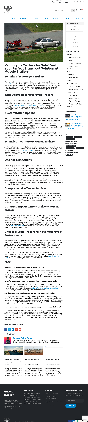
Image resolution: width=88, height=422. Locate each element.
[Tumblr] (83, 2)
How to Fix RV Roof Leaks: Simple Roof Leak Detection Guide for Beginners (74, 126)
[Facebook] (72, 2)
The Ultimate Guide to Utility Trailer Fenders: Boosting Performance (52, 362)
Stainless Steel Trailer (76, 89)
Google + (16, 329)
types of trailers (28, 150)
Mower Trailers (74, 98)
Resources (56, 18)
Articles (69, 54)
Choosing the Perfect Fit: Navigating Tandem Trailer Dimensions (13, 362)
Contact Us (79, 18)
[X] (75, 2)
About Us (68, 18)
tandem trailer (70, 148)
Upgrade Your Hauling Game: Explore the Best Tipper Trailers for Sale (32, 362)
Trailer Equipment (75, 63)
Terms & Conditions (50, 405)
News (71, 60)
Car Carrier (70, 75)
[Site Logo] (8, 10)
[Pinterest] (77, 2)
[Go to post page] (13, 350)
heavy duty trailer (71, 143)
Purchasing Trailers (73, 86)
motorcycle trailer (17, 226)
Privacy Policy (52, 398)
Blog (46, 18)
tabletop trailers (70, 145)
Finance (37, 18)
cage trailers (77, 137)
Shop (13, 18)
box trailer (69, 137)
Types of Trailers (72, 92)
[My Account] (77, 10)
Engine (69, 80)
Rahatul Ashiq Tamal (22, 338)
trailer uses (69, 154)
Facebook (5, 329)
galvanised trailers (71, 141)
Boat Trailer (73, 95)
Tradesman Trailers (75, 104)
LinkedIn (13, 329)
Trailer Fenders (74, 66)
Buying (69, 72)
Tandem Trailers (74, 101)
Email (20, 329)
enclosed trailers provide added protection (29, 105)
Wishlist (55, 396)
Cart (46, 398)
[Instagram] (80, 2)
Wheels (69, 107)
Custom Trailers (72, 78)
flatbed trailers (70, 139)
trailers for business (71, 152)
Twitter (9, 329)
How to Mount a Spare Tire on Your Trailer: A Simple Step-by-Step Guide (73, 117)
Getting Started (72, 83)
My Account (48, 396)
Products (25, 18)
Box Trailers (71, 69)
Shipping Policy (49, 401)
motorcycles (9, 83)
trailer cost (69, 150)
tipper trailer (79, 148)
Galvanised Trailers (75, 57)
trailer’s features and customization (44, 288)
